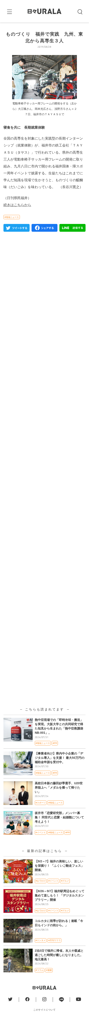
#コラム (39, 970)
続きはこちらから (17, 205)
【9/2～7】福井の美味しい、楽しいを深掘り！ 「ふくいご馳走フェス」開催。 (59, 866)
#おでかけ (41, 881)
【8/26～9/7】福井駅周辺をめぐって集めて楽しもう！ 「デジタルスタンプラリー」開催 (59, 895)
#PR (55, 743)
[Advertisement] (44, 421)
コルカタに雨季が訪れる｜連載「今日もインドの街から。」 (59, 923)
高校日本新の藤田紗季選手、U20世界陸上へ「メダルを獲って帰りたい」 (59, 787)
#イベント (41, 832)
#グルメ (65, 881)
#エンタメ (41, 940)
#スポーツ (41, 803)
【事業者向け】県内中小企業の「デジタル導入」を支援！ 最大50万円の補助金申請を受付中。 (59, 758)
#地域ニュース (12, 217)
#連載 (49, 970)
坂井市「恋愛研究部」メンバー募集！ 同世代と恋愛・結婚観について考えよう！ (59, 817)
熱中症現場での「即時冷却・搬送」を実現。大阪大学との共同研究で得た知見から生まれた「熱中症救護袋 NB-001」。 (59, 726)
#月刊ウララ (54, 940)
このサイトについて (44, 1009)
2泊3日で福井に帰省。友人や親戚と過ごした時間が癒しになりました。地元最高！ (59, 955)
